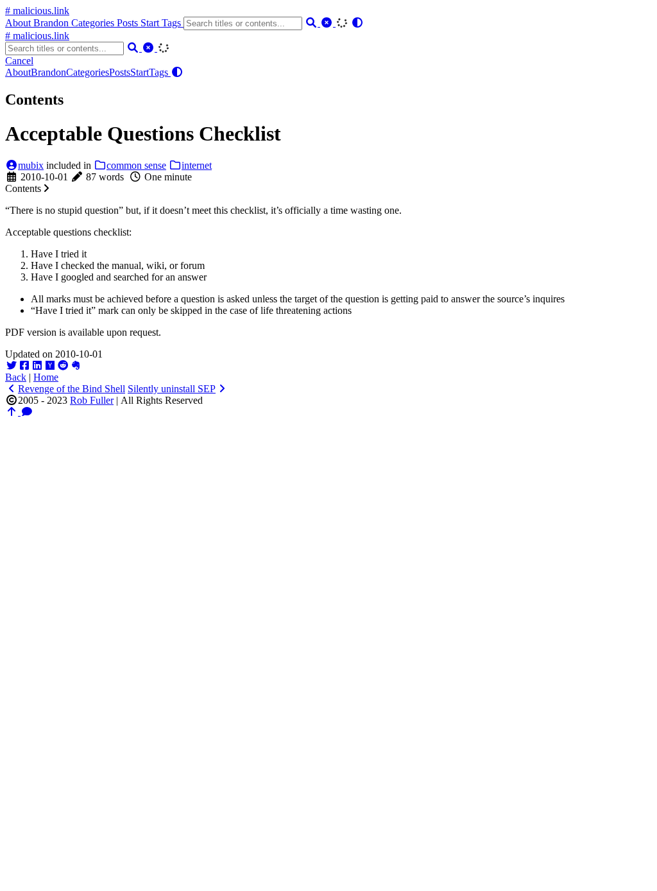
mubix (31, 165)
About (19, 22)
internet (197, 165)
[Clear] (328, 22)
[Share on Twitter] (11, 365)
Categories (94, 22)
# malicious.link (37, 10)
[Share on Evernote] (75, 365)
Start (151, 22)
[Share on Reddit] (62, 365)
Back (15, 377)
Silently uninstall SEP (172, 388)
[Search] (312, 22)
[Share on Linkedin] (37, 365)
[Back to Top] (13, 411)
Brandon (52, 22)
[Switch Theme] (357, 22)
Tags (172, 22)
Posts (129, 22)
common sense (136, 165)
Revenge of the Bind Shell (71, 388)
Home (45, 377)
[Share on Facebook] (24, 365)
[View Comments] (27, 411)
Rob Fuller (92, 400)
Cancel (19, 60)
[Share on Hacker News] (50, 365)
